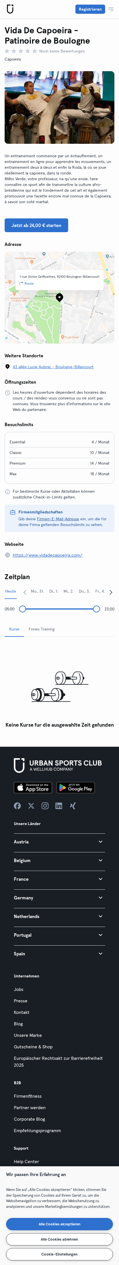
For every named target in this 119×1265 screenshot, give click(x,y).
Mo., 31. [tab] (37, 591)
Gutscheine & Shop (33, 1046)
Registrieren (90, 9)
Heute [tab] (10, 591)
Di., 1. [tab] (53, 591)
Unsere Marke (28, 1035)
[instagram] (45, 805)
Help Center (26, 1161)
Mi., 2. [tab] (68, 591)
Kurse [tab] (14, 629)
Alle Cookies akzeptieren (59, 1224)
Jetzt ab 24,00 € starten (36, 225)
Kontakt (21, 1012)
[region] (59, 1215)
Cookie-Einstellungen (59, 1254)
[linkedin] (58, 805)
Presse (20, 1001)
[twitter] (31, 805)
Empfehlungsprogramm (37, 1130)
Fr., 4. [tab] (100, 591)
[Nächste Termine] (111, 592)
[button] (59, 841)
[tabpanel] (59, 686)
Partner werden (30, 1107)
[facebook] (17, 805)
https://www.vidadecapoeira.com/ (48, 555)
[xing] (72, 805)
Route (29, 283)
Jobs (18, 989)
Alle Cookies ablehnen (59, 1239)
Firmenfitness (28, 1096)
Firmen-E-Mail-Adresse (58, 518)
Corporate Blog (29, 1119)
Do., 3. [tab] (84, 591)
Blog (18, 1024)
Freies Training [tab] (42, 629)
